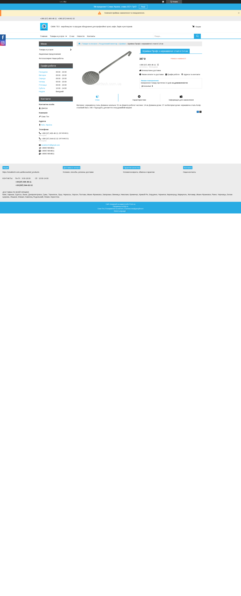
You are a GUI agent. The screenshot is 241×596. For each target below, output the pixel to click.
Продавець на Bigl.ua (120, 206)
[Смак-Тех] (44, 27)
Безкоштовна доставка (151, 70)
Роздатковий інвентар (108, 44)
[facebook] (198, 112)
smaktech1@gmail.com (50, 145)
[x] (200, 112)
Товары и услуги (57, 36)
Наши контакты (189, 172)
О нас (71, 36)
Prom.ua (132, 204)
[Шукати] (197, 36)
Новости (80, 36)
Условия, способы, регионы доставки (78, 172)
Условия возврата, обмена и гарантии (139, 172)
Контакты (91, 36)
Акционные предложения (50, 54)
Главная (43, 36)
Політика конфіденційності (133, 209)
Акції (143, 7)
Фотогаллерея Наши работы (51, 58)
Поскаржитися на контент (114, 209)
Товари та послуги (89, 44)
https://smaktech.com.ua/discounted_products (21, 172)
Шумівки (122, 44)
